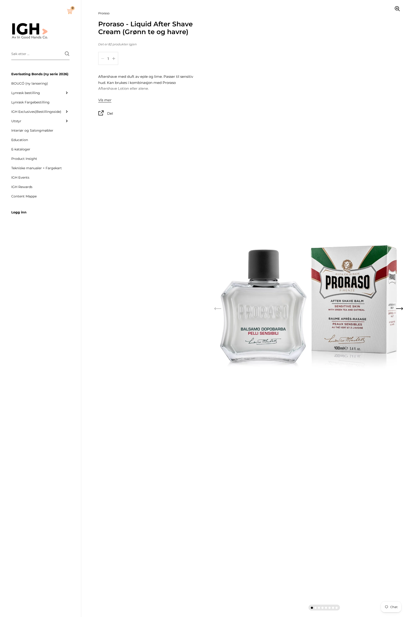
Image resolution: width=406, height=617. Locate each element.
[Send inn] (67, 53)
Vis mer (104, 100)
